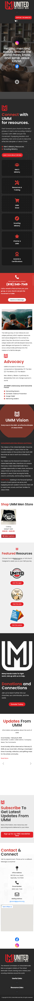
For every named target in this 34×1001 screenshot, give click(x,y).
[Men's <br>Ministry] (17, 165)
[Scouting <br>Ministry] (17, 218)
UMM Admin (19, 740)
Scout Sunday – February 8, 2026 (11, 738)
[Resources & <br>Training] (17, 182)
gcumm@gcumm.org (17, 901)
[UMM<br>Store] (17, 200)
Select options (9, 536)
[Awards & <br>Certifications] (17, 254)
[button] (17, 12)
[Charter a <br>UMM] (17, 236)
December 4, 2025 (7, 740)
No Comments (11, 742)
